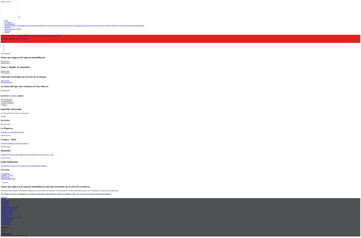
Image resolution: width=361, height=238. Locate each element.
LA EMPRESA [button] (5, 174)
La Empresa (8, 22)
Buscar (4, 105)
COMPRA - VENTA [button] (7, 175)
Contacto (3, 42)
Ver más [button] (3, 116)
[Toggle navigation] (19, 17)
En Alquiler (12, 29)
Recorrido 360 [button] (5, 90)
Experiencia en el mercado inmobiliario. (12, 132)
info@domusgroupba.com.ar (52, 35)
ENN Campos (120, 25)
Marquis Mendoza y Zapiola (13, 25)
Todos (6, 29)
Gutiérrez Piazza (53, 25)
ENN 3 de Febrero (63, 25)
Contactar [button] (3, 197)
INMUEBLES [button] (5, 177)
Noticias (7, 32)
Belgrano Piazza (110, 25)
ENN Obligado (129, 25)
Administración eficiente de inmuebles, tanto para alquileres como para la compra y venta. (27, 154)
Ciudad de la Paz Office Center (85, 25)
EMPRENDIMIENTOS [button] (8, 179)
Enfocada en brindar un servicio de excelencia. (14, 143)
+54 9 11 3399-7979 (35, 35)
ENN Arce (72, 25)
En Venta (18, 29)
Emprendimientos (10, 24)
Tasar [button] (2, 81)
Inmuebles (8, 27)
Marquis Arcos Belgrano (29, 25)
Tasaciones (8, 31)
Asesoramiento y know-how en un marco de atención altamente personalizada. (24, 166)
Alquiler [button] (3, 61)
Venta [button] (7, 61)
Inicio (6, 20)
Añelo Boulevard (139, 25)
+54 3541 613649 (22, 35)
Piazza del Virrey (100, 25)
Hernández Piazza (42, 25)
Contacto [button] (7, 81)
